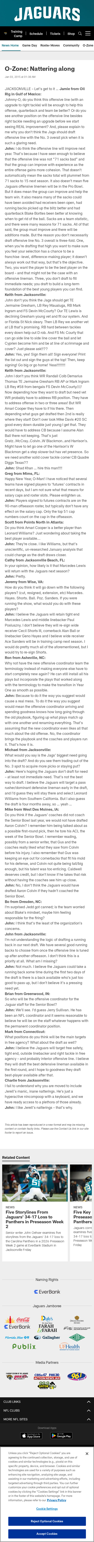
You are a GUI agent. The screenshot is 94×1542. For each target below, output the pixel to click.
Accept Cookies (47, 1533)
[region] (47, 1494)
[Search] (80, 33)
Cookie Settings (47, 1508)
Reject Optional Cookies (47, 1521)
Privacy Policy (56, 1500)
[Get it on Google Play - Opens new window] (61, 1437)
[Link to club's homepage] (5, 31)
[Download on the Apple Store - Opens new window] (31, 1436)
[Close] (87, 1453)
